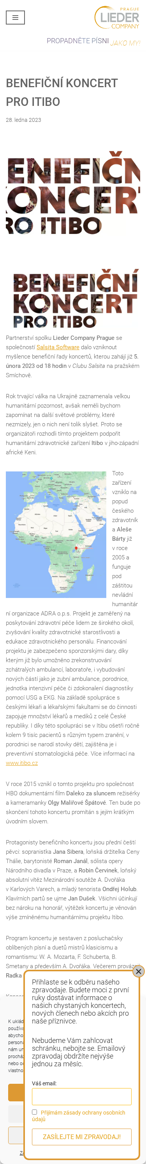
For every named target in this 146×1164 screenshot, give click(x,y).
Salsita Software (58, 347)
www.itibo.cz (22, 763)
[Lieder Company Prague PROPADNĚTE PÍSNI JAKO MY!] (116, 17)
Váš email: (44, 1083)
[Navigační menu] (15, 18)
